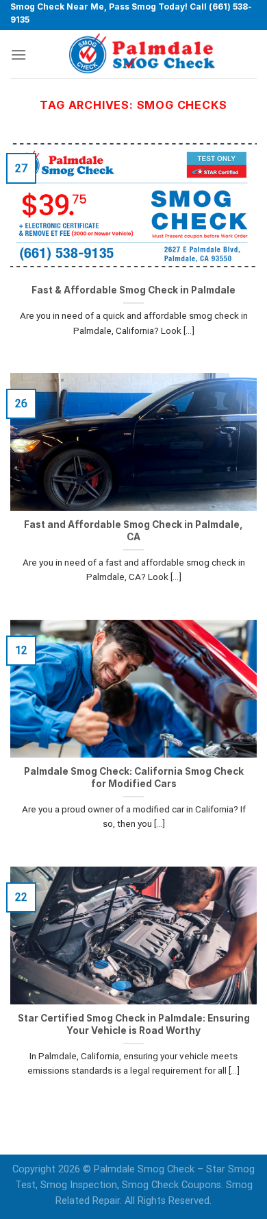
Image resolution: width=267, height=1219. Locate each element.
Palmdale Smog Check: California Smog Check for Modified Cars (134, 777)
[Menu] (18, 54)
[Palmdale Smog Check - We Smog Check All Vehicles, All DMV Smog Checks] (141, 54)
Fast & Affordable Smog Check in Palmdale (133, 290)
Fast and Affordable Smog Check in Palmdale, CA (133, 530)
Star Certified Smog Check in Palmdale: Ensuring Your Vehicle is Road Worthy (134, 1024)
